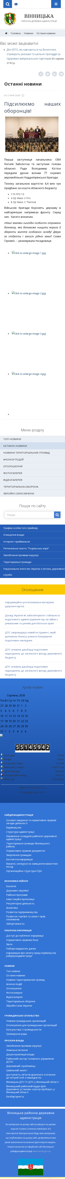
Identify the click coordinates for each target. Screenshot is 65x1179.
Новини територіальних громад (26, 452)
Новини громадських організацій (26, 1020)
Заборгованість (15, 923)
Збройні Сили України (18, 493)
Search (7, 4)
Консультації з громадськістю (24, 1029)
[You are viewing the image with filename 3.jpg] (35, 351)
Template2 (17, 4)
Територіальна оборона (20, 486)
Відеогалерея (12, 479)
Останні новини (45, 33)
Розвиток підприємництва (22, 912)
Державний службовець (21, 1066)
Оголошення (12, 466)
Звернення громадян (19, 855)
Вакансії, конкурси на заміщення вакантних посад (32, 865)
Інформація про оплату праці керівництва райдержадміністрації (31, 954)
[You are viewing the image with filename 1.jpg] (35, 271)
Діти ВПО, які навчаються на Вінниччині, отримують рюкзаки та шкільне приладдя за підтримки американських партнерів (33, 54)
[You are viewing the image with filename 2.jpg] (35, 311)
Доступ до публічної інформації (25, 935)
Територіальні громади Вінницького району (28, 845)
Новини (28, 33)
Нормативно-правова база (22, 940)
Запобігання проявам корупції (21, 555)
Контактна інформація (19, 859)
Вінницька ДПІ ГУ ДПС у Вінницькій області (32, 1081)
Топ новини (12, 439)
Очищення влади (13, 534)
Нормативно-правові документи (25, 850)
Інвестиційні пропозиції (20, 899)
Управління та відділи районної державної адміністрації (31, 837)
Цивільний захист (17, 1070)
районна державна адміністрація (39, 18)
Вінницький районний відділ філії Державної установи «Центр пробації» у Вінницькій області (30, 1089)
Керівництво (13, 827)
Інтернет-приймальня (16, 541)
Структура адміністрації (20, 831)
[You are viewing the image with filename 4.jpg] (35, 392)
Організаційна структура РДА (24, 871)
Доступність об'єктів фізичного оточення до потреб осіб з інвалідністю (30, 1076)
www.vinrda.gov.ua (41, 1151)
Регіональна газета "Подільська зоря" (26, 548)
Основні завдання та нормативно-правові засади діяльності (31, 821)
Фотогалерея (12, 473)
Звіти (9, 944)
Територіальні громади (17, 562)
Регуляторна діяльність (20, 903)
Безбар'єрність (15, 1096)
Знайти (57, 514)
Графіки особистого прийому (20, 528)
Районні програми (17, 894)
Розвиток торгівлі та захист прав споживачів (25, 918)
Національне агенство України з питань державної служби (34, 571)
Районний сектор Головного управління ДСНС (30, 1060)
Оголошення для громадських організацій (31, 1025)
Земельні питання (17, 1050)
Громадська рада (16, 1033)
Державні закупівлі (17, 890)
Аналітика (12, 907)
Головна (15, 33)
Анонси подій (13, 459)
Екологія (11, 886)
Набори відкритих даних (21, 948)
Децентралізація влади (20, 1054)
